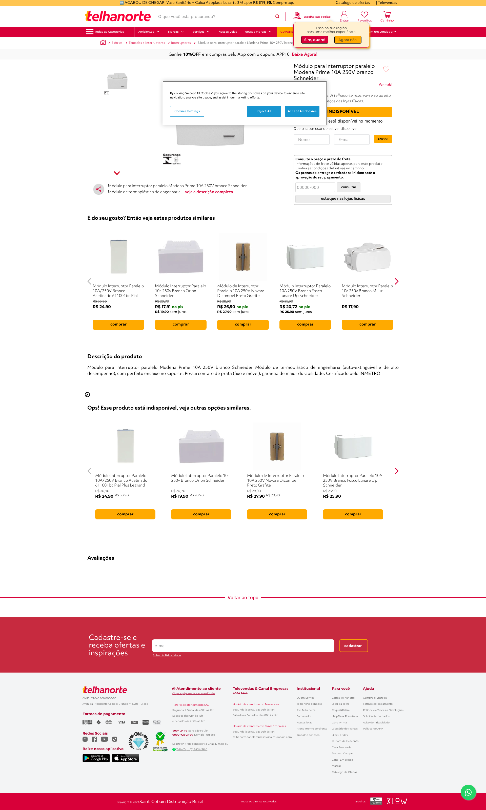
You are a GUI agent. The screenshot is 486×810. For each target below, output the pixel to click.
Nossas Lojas (227, 31)
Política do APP (373, 728)
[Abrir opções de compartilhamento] (99, 189)
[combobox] (220, 16)
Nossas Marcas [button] (256, 31)
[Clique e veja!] (385, 85)
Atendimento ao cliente (312, 728)
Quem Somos (305, 697)
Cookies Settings (187, 111)
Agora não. (347, 39)
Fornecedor (304, 716)
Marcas (336, 765)
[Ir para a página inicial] (118, 16)
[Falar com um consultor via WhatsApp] (468, 792)
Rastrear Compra (343, 753)
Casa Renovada (341, 747)
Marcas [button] (173, 31)
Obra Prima (339, 722)
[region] (245, 103)
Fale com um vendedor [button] (377, 31)
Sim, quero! (314, 39)
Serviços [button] (199, 31)
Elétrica (117, 43)
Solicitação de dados (376, 716)
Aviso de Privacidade (167, 655)
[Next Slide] (396, 281)
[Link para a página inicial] (103, 43)
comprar (118, 324)
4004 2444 (179, 730)
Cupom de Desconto (345, 741)
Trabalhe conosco (308, 735)
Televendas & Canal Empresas (260, 688)
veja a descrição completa (209, 192)
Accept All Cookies (302, 111)
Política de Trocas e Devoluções (383, 710)
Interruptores (181, 43)
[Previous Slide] (89, 281)
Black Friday (340, 735)
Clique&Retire (341, 710)
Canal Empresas (342, 759)
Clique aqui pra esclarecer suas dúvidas (193, 693)
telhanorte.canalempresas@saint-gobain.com (262, 737)
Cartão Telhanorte (343, 697)
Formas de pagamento (378, 703)
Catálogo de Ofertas (344, 772)
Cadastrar (353, 645)
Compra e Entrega (375, 697)
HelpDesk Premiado (345, 716)
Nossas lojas (304, 722)
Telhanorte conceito (309, 703)
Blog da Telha (341, 703)
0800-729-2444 (182, 734)
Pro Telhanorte (306, 710)
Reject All (264, 111)
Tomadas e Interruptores (147, 43)
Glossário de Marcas (345, 728)
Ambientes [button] (146, 31)
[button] (109, 32)
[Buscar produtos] (278, 16)
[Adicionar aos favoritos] (386, 70)
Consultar (348, 187)
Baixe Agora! (305, 54)
